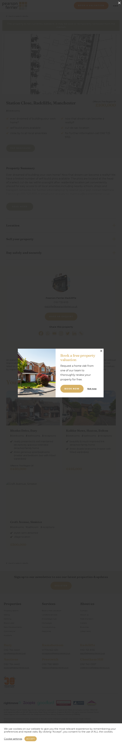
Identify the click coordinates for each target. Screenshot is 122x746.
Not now (92, 388)
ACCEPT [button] (30, 738)
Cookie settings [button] (13, 738)
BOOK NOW (71, 389)
